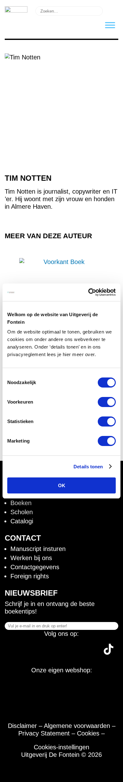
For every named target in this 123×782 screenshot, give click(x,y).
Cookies (88, 733)
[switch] (107, 402)
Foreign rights (29, 576)
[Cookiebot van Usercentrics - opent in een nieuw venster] (88, 292)
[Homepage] (16, 10)
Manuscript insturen (38, 548)
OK (61, 485)
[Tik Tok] (108, 652)
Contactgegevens (34, 567)
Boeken (21, 502)
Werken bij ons (31, 557)
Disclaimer (22, 725)
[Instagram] (39, 652)
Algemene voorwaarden (77, 725)
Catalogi (21, 521)
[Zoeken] (111, 10)
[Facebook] (15, 652)
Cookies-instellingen (61, 747)
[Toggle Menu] (110, 25)
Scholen (21, 512)
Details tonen (88, 466)
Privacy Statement (44, 733)
